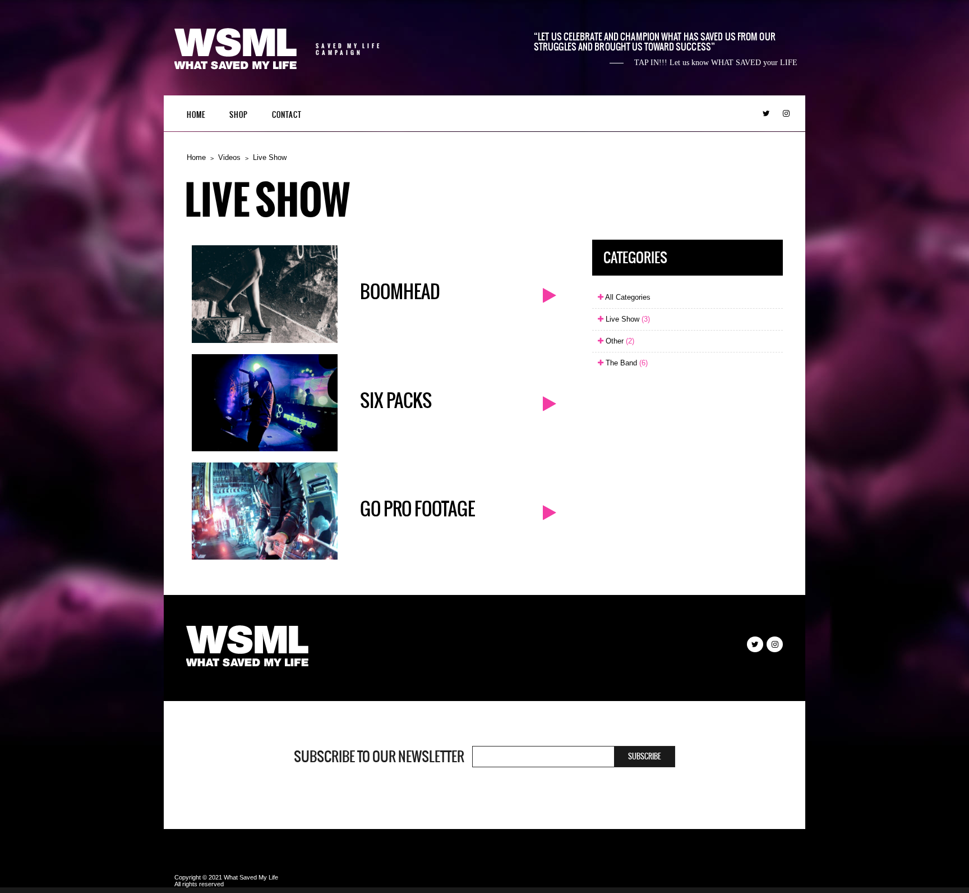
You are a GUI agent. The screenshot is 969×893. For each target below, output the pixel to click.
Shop (238, 114)
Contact (287, 114)
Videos (229, 157)
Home (196, 114)
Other (618, 341)
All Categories (626, 297)
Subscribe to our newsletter (379, 756)
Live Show (270, 157)
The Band (625, 363)
